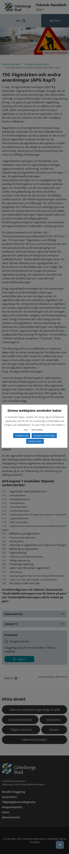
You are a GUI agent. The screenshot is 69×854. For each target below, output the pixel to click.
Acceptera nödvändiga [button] (44, 435)
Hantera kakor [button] (35, 441)
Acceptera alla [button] (21, 435)
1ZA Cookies (37, 429)
